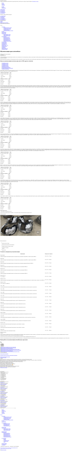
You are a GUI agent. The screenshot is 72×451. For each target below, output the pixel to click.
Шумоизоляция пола (7, 434)
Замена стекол (4, 33)
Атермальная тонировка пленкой (8, 30)
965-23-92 (2, 16)
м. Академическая (2, 12)
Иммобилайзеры (4, 46)
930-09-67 (2, 19)
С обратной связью (6, 440)
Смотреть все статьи (3, 357)
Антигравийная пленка (7, 425)
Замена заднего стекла (7, 430)
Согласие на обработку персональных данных (5, 448)
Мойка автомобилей (5, 48)
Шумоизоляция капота (7, 40)
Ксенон (3, 31)
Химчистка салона (4, 49)
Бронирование (4, 422)
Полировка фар (4, 43)
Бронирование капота (7, 423)
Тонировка (3, 416)
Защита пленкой (4, 443)
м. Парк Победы (2, 9)
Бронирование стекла (7, 424)
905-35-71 (2, 11)
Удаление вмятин (4, 42)
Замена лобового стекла (7, 34)
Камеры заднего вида (5, 45)
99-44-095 (2, 18)
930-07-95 (2, 13)
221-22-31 (2, 10)
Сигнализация (4, 438)
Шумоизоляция (4, 36)
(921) (2, 382)
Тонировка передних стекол (8, 27)
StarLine (5, 439)
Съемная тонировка (6, 419)
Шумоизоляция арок (7, 37)
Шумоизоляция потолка (7, 39)
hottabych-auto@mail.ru (3, 388)
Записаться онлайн (3, 55)
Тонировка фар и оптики (7, 418)
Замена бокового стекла (7, 429)
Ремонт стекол (4, 427)
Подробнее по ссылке (35, 1)
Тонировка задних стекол (7, 28)
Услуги (1, 414)
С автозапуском (6, 441)
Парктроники (4, 421)
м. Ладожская (2, 17)
